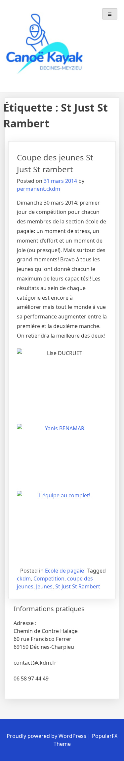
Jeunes (44, 586)
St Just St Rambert (77, 586)
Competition (48, 578)
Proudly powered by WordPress (47, 736)
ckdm (24, 578)
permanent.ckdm (38, 188)
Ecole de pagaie (64, 570)
